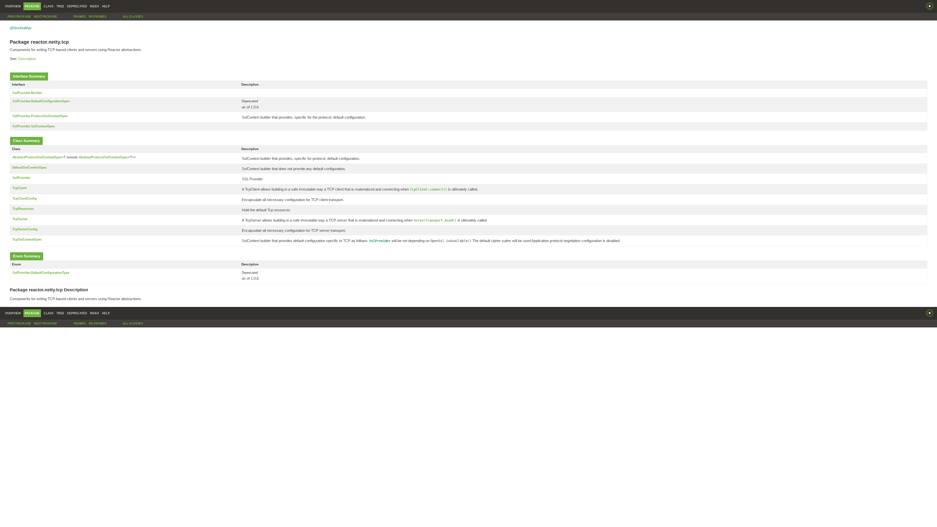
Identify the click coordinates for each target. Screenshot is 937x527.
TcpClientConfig (24, 198)
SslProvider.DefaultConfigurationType (40, 272)
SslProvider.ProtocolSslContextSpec (40, 116)
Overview (13, 6)
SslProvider (21, 178)
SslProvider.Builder (27, 93)
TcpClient (19, 188)
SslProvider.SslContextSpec (33, 126)
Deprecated (77, 6)
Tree (60, 6)
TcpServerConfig (25, 229)
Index (94, 6)
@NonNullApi (20, 28)
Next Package (45, 16)
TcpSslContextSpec (27, 239)
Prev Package (19, 16)
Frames (79, 16)
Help (106, 6)
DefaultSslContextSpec (29, 167)
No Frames (97, 16)
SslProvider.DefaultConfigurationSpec (41, 101)
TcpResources (23, 209)
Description (27, 59)
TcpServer (20, 219)
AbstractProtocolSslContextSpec (37, 157)
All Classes (133, 16)
